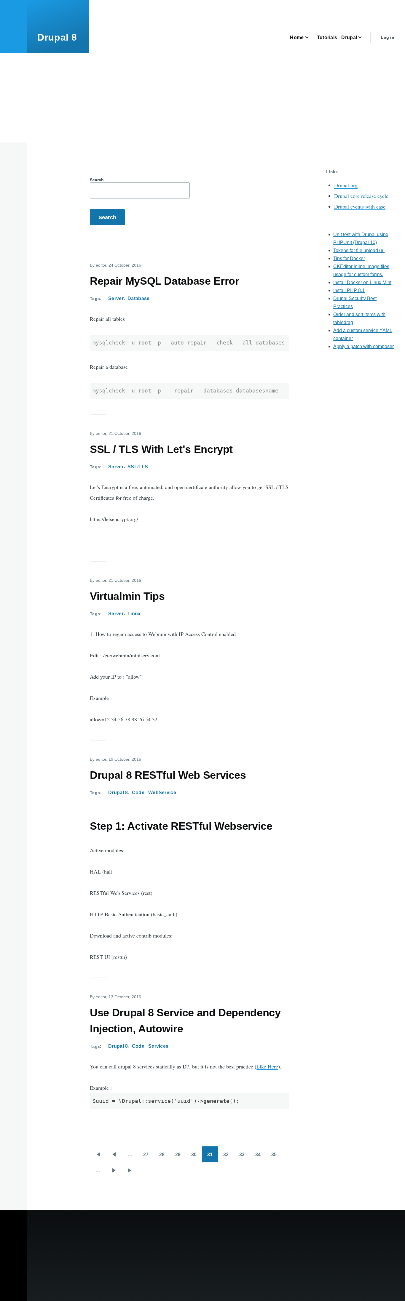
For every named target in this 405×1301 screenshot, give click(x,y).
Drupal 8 (57, 37)
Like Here (267, 1066)
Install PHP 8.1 (349, 290)
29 (180, 1156)
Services (158, 1046)
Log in (387, 37)
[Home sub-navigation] (310, 37)
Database (138, 298)
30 (196, 1156)
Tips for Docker (349, 258)
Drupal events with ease (359, 206)
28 (164, 1156)
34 (260, 1156)
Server (116, 298)
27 (148, 1156)
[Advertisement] (202, 98)
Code (138, 792)
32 (228, 1156)
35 (276, 1156)
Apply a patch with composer (363, 346)
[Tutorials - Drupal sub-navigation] (363, 37)
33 (244, 1156)
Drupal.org (346, 185)
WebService (162, 792)
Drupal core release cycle (361, 195)
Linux (134, 613)
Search (97, 179)
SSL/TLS (137, 466)
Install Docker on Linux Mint (362, 282)
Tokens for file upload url (359, 250)
